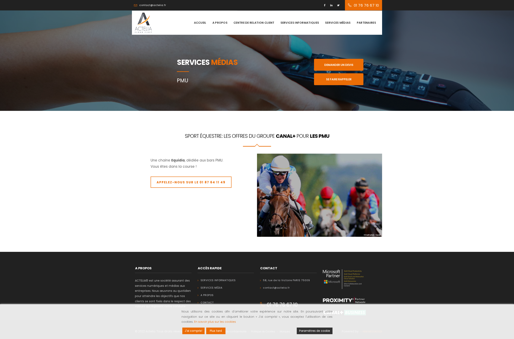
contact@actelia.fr (276, 287)
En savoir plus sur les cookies (215, 322)
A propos (219, 23)
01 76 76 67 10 (366, 5)
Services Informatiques (218, 280)
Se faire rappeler (339, 79)
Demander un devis (338, 65)
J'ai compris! (193, 331)
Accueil (200, 23)
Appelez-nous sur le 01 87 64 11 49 (191, 182)
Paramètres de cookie (314, 331)
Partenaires (366, 23)
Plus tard (216, 331)
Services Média (211, 287)
